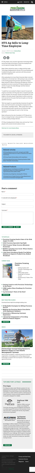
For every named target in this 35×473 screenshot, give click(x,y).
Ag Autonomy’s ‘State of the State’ (14, 292)
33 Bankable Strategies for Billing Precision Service (17, 306)
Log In (20, 2)
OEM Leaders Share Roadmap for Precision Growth (17, 289)
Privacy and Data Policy (25, 456)
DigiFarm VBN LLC (22, 401)
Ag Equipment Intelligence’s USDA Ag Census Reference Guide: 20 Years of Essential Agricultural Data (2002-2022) (16, 170)
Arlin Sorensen (29, 143)
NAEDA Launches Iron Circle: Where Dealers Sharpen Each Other (18, 249)
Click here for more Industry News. (10, 128)
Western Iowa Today (10, 53)
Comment (5, 210)
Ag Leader (20, 143)
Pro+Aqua (7, 386)
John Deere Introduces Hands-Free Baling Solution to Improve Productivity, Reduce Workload (17, 253)
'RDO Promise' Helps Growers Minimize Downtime (16, 245)
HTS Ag (5, 145)
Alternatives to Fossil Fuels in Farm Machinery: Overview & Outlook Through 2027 (17, 177)
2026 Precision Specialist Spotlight (15, 243)
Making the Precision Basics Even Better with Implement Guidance (16, 310)
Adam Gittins (12, 143)
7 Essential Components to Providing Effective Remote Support (15, 317)
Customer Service (23, 459)
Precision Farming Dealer (22, 264)
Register (26, 2)
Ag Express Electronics (21, 417)
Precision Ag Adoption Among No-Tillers (15, 174)
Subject (4, 204)
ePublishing (11, 469)
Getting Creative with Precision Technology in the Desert (18, 285)
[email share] (4, 58)
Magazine (21, 461)
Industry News (17, 51)
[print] (8, 58)
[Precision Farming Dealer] (7, 270)
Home (26, 461)
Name (3, 191)
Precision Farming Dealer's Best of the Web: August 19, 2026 (17, 240)
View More (6, 295)
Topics (5, 2)
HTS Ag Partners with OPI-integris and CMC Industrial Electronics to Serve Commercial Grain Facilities (17, 153)
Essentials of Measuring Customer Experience (14, 314)
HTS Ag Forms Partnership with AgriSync (15, 157)
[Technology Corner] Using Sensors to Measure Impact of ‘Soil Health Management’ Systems (16, 350)
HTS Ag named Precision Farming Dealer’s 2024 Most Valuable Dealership (16, 160)
